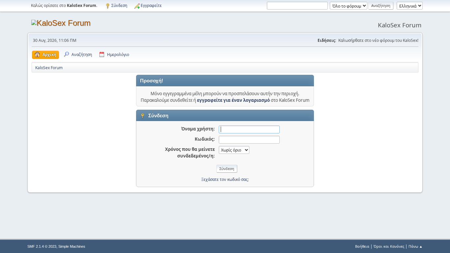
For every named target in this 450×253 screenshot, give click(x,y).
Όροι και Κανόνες (389, 246)
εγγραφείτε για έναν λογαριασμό (233, 100)
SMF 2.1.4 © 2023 (41, 246)
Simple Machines (71, 246)
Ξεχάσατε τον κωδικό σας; (225, 179)
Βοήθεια (362, 246)
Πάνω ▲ (415, 246)
